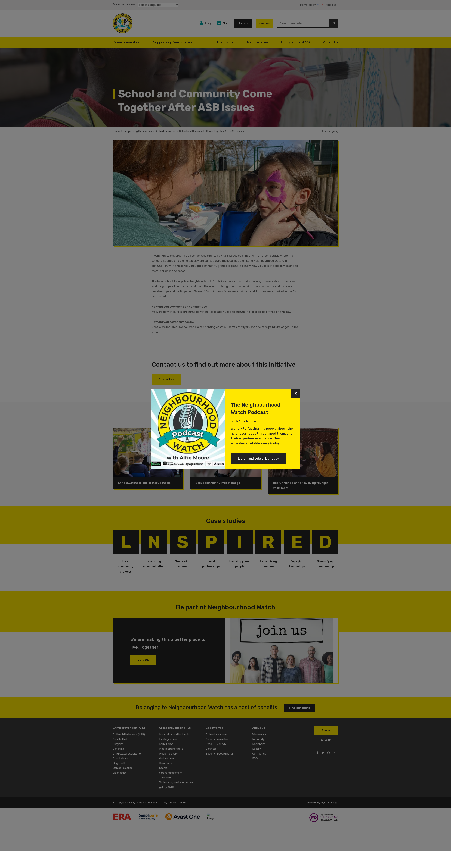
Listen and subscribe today (258, 458)
